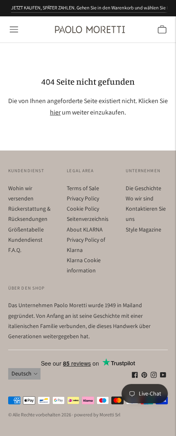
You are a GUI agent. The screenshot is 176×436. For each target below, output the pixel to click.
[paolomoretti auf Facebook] (135, 376)
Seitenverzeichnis (87, 218)
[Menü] (14, 29)
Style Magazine (143, 229)
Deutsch (21, 373)
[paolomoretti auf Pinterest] (144, 376)
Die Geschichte (143, 188)
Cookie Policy (83, 208)
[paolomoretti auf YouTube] (163, 376)
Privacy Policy (83, 198)
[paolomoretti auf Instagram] (154, 376)
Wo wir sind (139, 198)
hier (55, 112)
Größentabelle (26, 229)
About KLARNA (85, 229)
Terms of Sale (83, 188)
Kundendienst (25, 239)
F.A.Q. (14, 250)
